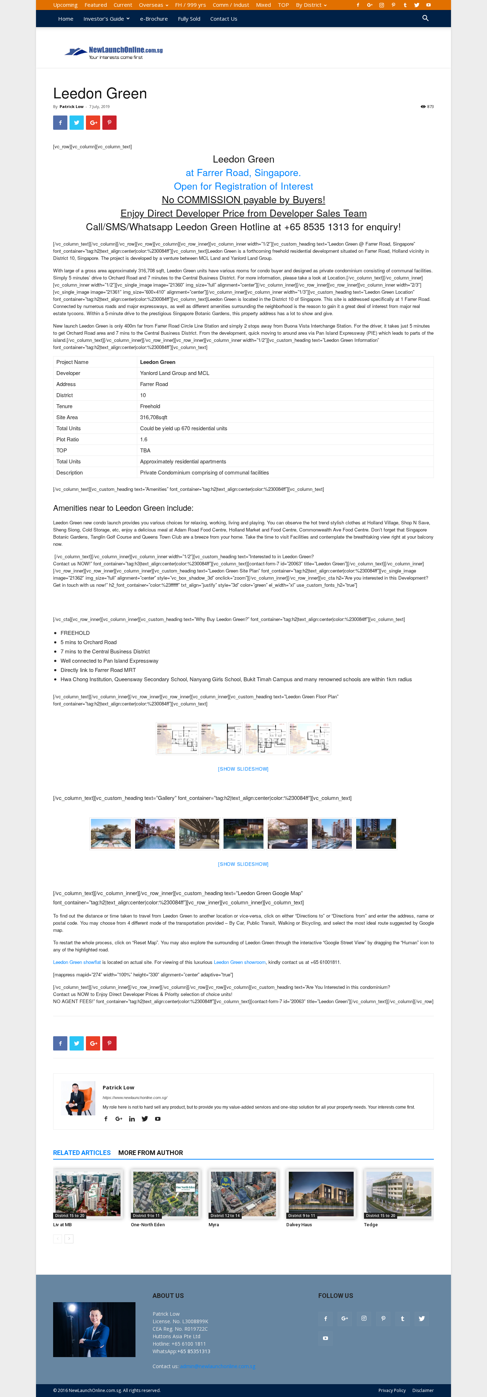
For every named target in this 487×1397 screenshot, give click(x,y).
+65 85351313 (193, 1351)
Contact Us (223, 18)
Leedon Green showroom (240, 962)
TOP (283, 4)
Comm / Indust (231, 4)
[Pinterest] (393, 5)
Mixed (263, 4)
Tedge (371, 1224)
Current (123, 4)
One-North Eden (148, 1224)
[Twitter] (416, 5)
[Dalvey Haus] (321, 1194)
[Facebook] (358, 5)
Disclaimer (423, 1390)
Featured (95, 4)
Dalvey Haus (299, 1224)
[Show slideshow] (243, 768)
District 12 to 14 (225, 1215)
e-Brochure (154, 18)
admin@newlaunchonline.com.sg (217, 1366)
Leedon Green (301, 597)
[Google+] (369, 5)
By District (309, 4)
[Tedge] (399, 1194)
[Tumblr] (405, 5)
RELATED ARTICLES (82, 1152)
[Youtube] (428, 5)
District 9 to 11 (146, 1215)
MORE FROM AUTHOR (150, 1152)
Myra (214, 1224)
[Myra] (243, 1194)
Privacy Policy (392, 1390)
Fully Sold (189, 18)
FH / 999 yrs (190, 4)
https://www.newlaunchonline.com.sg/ (135, 1097)
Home (65, 18)
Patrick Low (71, 106)
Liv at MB (62, 1224)
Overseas (151, 4)
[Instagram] (381, 5)
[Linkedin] (134, 1119)
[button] (425, 19)
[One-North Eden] (166, 1194)
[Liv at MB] (88, 1194)
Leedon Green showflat (77, 962)
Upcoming (65, 4)
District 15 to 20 (69, 1215)
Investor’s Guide (103, 18)
